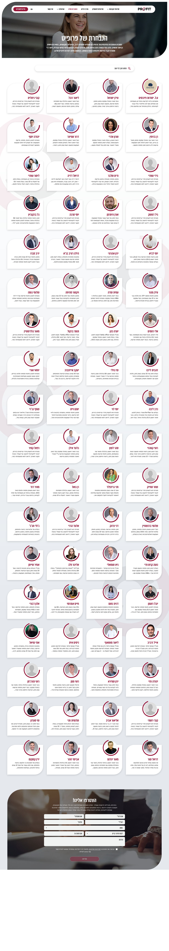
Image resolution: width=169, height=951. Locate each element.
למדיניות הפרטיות (95, 849)
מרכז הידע (84, 9)
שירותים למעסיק (97, 9)
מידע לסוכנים (20, 9)
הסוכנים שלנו (72, 9)
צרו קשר (50, 9)
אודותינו (61, 9)
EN (31, 9)
